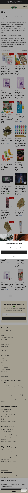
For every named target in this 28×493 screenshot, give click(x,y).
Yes (14, 252)
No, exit (14, 256)
